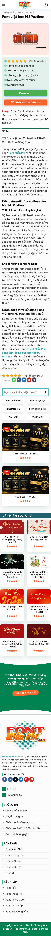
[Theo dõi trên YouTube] (31, 779)
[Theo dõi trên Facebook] (4, 779)
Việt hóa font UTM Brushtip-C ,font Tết (39, 642)
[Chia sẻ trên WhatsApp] (14, 379)
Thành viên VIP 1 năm (25, 497)
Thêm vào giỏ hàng (27, 102)
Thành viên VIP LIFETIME (25, 453)
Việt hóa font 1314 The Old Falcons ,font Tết (39, 574)
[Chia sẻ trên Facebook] (19, 379)
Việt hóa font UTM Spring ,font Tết (39, 538)
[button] (4, 4)
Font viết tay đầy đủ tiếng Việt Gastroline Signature (12, 574)
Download (25, 93)
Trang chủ (8, 12)
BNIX (25, 932)
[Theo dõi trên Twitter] (20, 779)
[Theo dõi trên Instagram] (10, 779)
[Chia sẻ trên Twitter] (24, 379)
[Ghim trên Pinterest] (29, 379)
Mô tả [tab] (5, 131)
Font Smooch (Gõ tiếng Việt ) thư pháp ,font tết (12, 644)
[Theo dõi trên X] (15, 779)
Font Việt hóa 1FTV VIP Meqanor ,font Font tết (39, 609)
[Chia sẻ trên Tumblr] (34, 379)
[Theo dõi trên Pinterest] (26, 779)
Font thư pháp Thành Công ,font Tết (12, 608)
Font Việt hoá (26, 12)
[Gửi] (45, 392)
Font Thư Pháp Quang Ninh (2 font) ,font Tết (12, 540)
